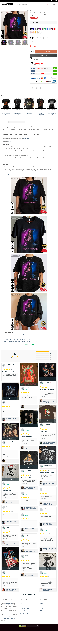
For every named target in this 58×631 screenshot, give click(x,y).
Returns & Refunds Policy (25, 608)
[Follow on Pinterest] (55, 0)
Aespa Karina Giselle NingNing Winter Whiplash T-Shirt (49, 483)
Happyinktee (26, 138)
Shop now (5, 8)
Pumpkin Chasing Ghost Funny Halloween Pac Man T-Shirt (30, 508)
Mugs (46, 8)
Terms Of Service (24, 613)
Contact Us (42, 603)
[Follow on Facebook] (50, 0)
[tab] (4, 122)
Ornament (52, 8)
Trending (11, 8)
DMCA (41, 610)
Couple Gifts (40, 8)
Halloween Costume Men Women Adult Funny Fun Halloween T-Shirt (6, 112)
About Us (22, 603)
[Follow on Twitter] (52, 0)
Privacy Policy (23, 606)
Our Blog (42, 608)
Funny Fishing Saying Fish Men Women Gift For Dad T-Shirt (28, 112)
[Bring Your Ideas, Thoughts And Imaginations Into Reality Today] (7, 4)
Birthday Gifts (31, 8)
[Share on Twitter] (33, 88)
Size (31, 35)
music (42, 85)
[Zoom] (2, 37)
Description (4, 122)
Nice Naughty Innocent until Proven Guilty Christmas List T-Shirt (17, 112)
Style (31, 20)
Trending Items (37, 12)
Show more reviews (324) (29, 594)
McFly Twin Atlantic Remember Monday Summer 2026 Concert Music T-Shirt (21, 341)
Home (31, 12)
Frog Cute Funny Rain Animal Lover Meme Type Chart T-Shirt (49, 549)
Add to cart (46, 51)
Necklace (28, 10)
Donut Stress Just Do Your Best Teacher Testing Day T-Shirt (12, 543)
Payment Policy (23, 610)
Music (43, 12)
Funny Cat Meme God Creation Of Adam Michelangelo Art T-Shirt (48, 503)
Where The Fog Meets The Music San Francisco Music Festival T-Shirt (19, 337)
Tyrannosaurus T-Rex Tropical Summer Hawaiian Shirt (30, 530)
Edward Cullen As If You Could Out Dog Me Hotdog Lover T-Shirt (48, 401)
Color (31, 26)
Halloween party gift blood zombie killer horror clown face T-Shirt (52, 112)
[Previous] (3, 25)
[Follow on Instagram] (51, 0)
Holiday (23, 8)
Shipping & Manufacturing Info (16, 122)
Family (17, 8)
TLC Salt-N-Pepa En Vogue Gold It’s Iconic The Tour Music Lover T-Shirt (20, 334)
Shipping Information (44, 606)
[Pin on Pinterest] (38, 88)
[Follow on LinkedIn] (56, 0)
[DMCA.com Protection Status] (22, 625)
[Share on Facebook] (31, 88)
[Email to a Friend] (36, 88)
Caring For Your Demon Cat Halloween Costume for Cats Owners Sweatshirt (40, 112)
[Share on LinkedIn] (40, 88)
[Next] (26, 25)
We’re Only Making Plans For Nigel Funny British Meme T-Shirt (18, 339)
